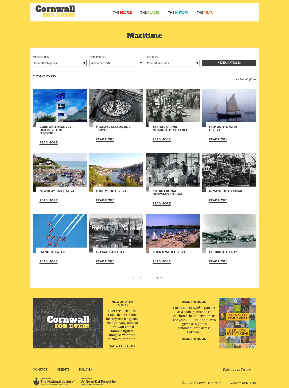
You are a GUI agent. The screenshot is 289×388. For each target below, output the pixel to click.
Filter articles (229, 63)
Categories (41, 57)
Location (152, 57)
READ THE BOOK (194, 339)
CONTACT (40, 369)
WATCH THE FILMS (122, 346)
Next (160, 278)
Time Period (97, 57)
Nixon (251, 383)
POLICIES (85, 369)
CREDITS (63, 369)
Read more (48, 142)
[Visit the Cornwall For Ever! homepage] (55, 11)
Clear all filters (247, 79)
